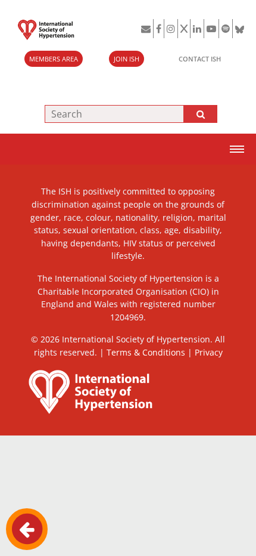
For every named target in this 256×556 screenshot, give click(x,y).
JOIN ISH (126, 58)
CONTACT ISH (200, 58)
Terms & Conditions (146, 352)
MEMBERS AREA (53, 58)
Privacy (209, 352)
